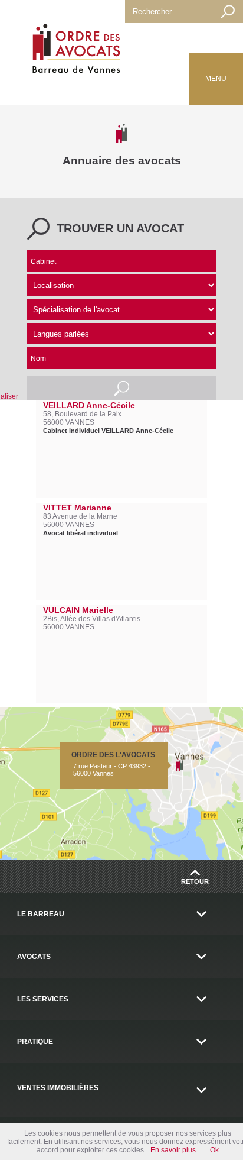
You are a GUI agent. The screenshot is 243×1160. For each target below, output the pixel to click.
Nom (38, 358)
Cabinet (43, 261)
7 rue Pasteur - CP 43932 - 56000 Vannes (113, 764)
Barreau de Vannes (74, 53)
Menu (215, 79)
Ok (214, 1150)
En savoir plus (173, 1150)
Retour (195, 881)
